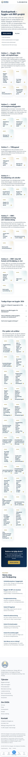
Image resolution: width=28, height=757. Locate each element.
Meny (4, 754)
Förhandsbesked (5, 686)
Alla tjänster (4, 697)
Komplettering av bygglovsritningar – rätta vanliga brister (19, 471)
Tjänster (8, 754)
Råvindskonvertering (6, 689)
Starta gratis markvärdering (6, 290)
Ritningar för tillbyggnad (19, 164)
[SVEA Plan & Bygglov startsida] (5, 2)
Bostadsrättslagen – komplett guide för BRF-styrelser (6, 365)
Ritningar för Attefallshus (6, 136)
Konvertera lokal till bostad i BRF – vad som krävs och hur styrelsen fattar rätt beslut (7, 486)
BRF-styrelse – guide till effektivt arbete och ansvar (6, 379)
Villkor (10, 748)
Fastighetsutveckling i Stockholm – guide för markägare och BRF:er (7, 442)
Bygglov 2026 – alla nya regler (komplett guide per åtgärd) (6, 395)
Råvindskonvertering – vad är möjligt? (20, 237)
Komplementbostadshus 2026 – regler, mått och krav (7, 472)
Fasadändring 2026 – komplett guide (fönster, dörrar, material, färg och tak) (19, 427)
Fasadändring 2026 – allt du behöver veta (6, 193)
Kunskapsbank (4, 709)
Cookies (14, 748)
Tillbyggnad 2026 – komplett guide (6, 163)
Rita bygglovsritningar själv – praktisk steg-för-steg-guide (6, 502)
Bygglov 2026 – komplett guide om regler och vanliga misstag (5, 78)
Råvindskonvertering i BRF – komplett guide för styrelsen (19, 503)
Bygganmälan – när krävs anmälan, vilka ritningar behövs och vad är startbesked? (19, 378)
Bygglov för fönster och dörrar (6, 204)
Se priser (17, 33)
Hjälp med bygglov (5, 684)
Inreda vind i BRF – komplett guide (6, 235)
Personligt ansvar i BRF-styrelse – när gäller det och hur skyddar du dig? (18, 486)
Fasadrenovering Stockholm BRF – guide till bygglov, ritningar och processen (7, 429)
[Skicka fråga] (14, 752)
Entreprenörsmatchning (7, 695)
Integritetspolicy (4, 748)
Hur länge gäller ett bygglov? (18, 81)
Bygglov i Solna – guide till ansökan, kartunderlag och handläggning (6, 412)
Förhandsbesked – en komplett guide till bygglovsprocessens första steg (19, 442)
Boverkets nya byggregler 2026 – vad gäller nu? (19, 362)
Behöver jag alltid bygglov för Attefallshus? (9, 311)
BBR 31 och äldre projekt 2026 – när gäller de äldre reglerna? (19, 347)
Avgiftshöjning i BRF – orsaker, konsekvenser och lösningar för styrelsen (6, 348)
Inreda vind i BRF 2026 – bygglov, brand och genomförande (19, 458)
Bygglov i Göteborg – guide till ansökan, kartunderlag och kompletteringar (19, 395)
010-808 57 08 (23, 2)
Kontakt (3, 711)
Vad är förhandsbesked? (6, 93)
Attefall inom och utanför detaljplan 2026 (19, 124)
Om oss (3, 705)
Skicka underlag (7, 33)
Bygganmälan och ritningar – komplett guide (19, 92)
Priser (24, 754)
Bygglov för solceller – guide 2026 (19, 193)
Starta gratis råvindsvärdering (6, 247)
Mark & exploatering (6, 693)
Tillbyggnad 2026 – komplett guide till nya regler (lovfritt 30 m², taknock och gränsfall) (19, 519)
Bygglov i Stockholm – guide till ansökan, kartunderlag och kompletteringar (19, 411)
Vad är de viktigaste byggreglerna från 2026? (12, 305)
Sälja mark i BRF (19, 279)
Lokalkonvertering (5, 691)
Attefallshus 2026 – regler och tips (6, 124)
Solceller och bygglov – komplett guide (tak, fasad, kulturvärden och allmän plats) (7, 520)
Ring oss (19, 754)
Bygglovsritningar (5, 682)
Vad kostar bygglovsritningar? (9, 321)
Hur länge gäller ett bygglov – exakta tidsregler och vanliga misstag (6, 456)
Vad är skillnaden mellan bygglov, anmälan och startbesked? (10, 316)
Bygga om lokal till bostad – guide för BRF (5, 277)
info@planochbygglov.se (7, 721)
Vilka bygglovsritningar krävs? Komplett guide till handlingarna (6, 535)
